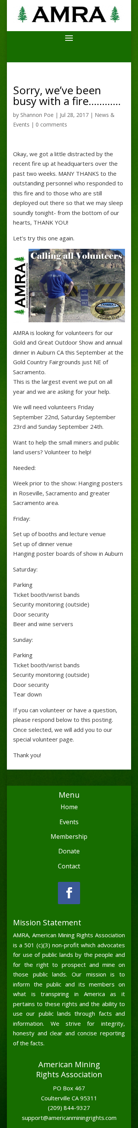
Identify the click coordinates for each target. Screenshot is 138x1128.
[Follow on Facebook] (69, 893)
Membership (69, 836)
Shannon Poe (37, 114)
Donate (69, 851)
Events (69, 822)
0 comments (51, 124)
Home (69, 807)
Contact (69, 866)
